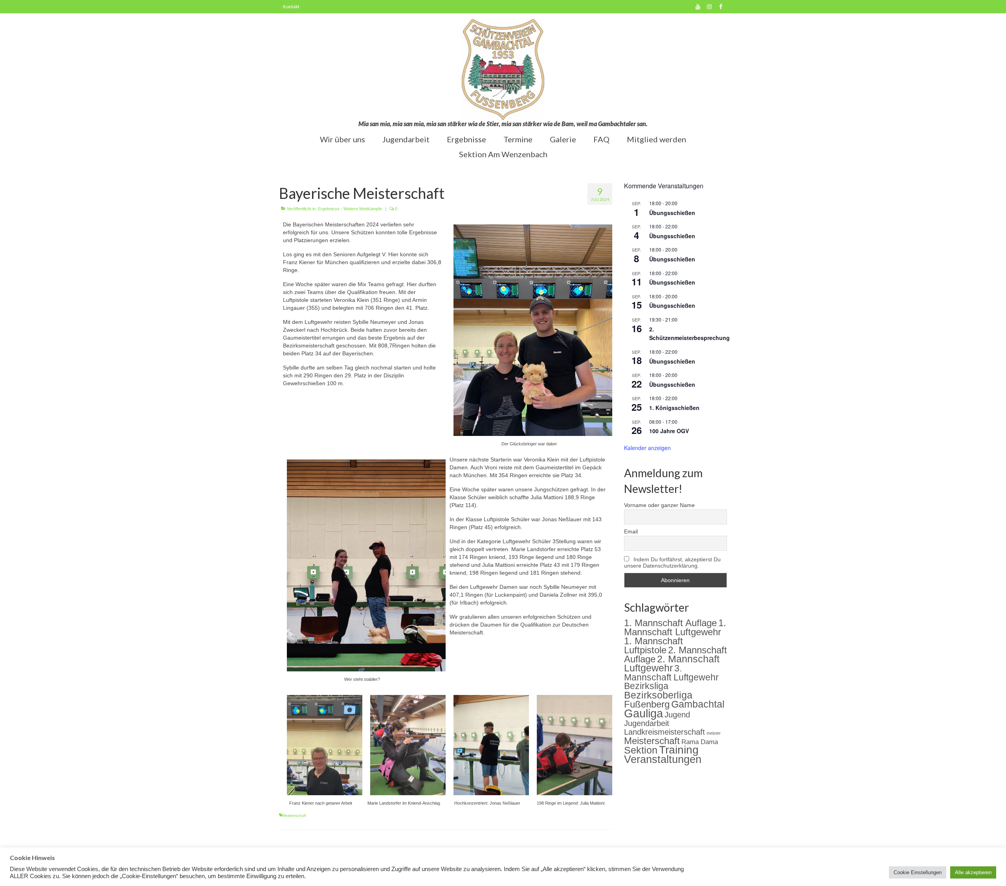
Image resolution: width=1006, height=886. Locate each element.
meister (714, 733)
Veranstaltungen (662, 759)
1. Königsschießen (674, 408)
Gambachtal (698, 704)
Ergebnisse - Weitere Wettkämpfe (350, 208)
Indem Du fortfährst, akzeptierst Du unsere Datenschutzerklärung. (672, 562)
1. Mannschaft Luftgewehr (675, 627)
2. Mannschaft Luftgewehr (672, 663)
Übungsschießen (672, 213)
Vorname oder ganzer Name (659, 505)
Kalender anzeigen (647, 448)
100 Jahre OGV (669, 431)
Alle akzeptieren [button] (973, 872)
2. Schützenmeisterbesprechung (689, 333)
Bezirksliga (646, 686)
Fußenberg (647, 704)
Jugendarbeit (646, 723)
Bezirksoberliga (658, 694)
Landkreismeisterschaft (664, 732)
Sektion (640, 749)
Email (631, 531)
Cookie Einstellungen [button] (918, 872)
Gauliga (643, 713)
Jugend (677, 714)
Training (679, 750)
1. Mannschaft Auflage (670, 623)
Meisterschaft (294, 815)
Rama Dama (699, 742)
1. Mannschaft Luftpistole (653, 645)
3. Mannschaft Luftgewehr (671, 672)
